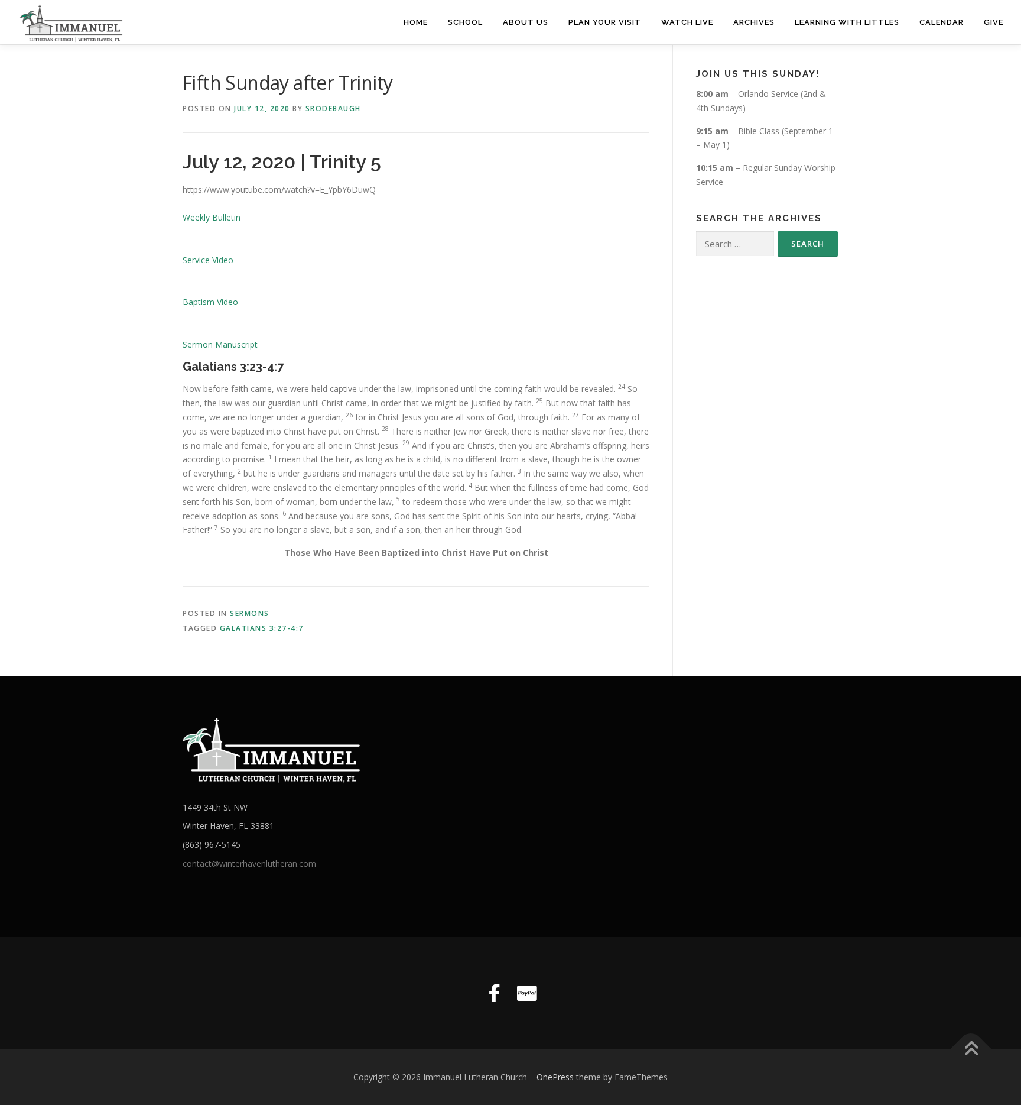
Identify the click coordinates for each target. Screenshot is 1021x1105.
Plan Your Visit (604, 22)
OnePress (555, 1077)
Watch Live (687, 22)
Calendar (941, 22)
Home (416, 22)
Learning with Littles (847, 22)
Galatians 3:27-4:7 (262, 628)
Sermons (249, 613)
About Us (525, 22)
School (465, 22)
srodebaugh (333, 108)
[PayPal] (527, 993)
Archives (754, 22)
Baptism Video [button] (210, 301)
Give (993, 22)
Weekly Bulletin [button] (211, 217)
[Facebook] (494, 993)
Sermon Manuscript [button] (220, 344)
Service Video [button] (208, 259)
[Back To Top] (971, 1050)
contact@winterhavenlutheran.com (249, 863)
